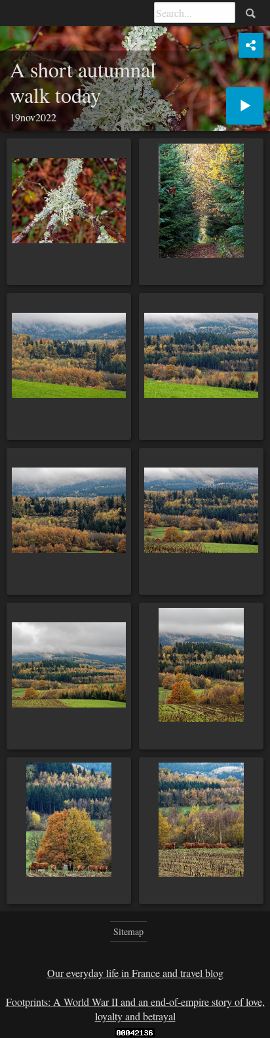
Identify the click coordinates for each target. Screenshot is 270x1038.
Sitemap (128, 931)
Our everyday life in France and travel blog (135, 973)
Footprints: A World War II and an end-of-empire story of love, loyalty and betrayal (135, 1009)
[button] (26, 1012)
